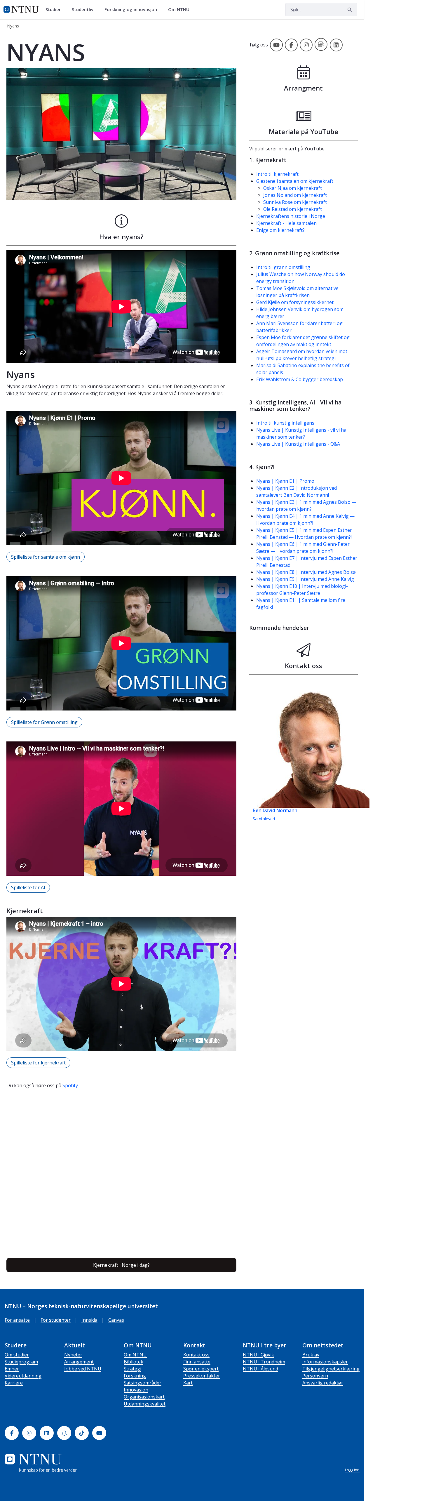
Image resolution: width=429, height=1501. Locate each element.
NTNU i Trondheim (264, 1361)
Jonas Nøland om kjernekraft (295, 195)
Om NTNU (135, 1354)
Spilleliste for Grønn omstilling (44, 722)
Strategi (132, 1369)
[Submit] (350, 9)
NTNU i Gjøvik (258, 1354)
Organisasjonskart (144, 1397)
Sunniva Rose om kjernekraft (295, 202)
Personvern (315, 1376)
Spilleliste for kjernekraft (38, 1062)
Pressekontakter (201, 1376)
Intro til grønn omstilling (283, 267)
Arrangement (79, 1361)
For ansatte (17, 1320)
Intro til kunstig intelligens (285, 423)
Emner (12, 1369)
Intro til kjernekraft (277, 174)
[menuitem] (55, 9)
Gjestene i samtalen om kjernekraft (294, 181)
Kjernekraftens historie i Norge (290, 216)
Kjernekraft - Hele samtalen (286, 223)
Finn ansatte (196, 1361)
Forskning (135, 1376)
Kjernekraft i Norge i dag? (121, 1265)
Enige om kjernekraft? (280, 230)
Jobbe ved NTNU (82, 1369)
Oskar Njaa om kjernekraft (292, 188)
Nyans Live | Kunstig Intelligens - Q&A (298, 444)
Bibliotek (133, 1361)
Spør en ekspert (201, 1369)
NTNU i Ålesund (260, 1369)
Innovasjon (136, 1390)
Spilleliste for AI (28, 887)
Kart (188, 1383)
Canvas (116, 1320)
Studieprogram (21, 1361)
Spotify (70, 1085)
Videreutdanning (23, 1376)
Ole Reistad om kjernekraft (292, 209)
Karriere (14, 1383)
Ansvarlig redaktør (322, 1383)
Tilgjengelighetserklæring (331, 1369)
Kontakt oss (196, 1354)
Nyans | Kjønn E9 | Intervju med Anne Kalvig (305, 579)
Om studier (17, 1354)
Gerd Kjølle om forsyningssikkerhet (295, 302)
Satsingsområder (142, 1383)
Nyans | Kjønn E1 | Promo (285, 481)
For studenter (56, 1320)
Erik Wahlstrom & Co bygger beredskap (299, 379)
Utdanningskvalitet (144, 1404)
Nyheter (73, 1354)
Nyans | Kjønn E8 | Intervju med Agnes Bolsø (306, 572)
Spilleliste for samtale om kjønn (45, 557)
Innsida (89, 1320)
